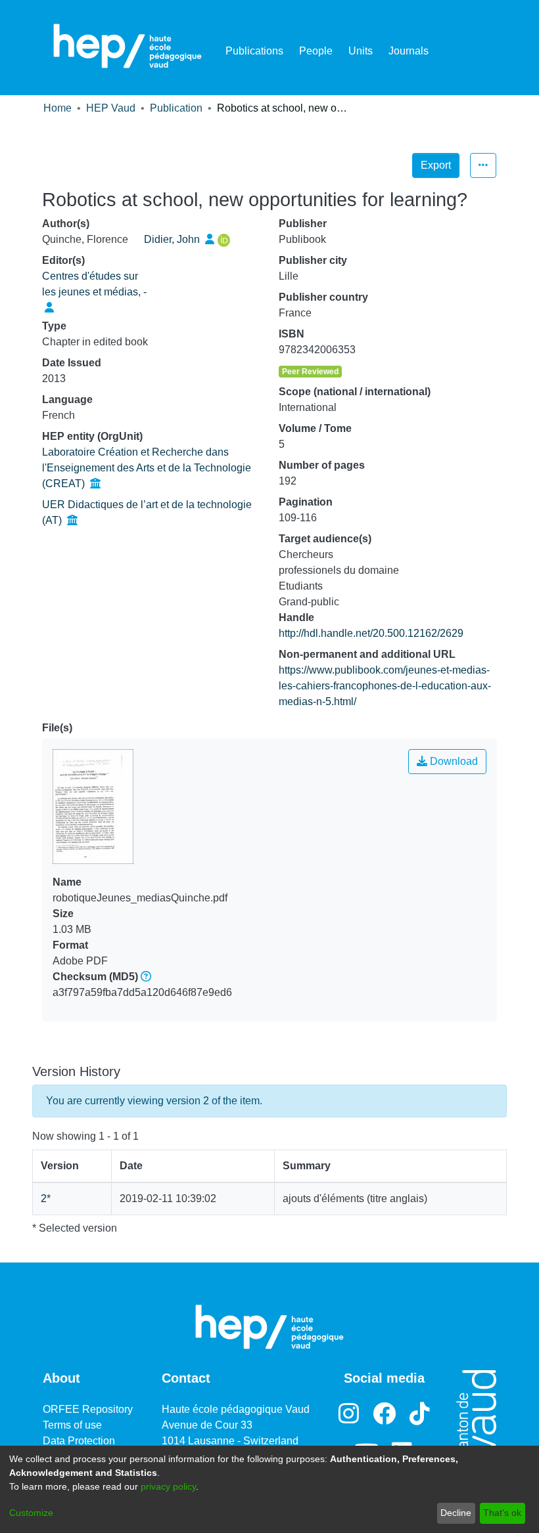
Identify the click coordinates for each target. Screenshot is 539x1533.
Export (436, 165)
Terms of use (72, 1425)
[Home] (127, 46)
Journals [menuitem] (408, 50)
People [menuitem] (316, 50)
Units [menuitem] (360, 50)
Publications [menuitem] (254, 50)
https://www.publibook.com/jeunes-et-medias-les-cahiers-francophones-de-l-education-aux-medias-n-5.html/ (385, 685)
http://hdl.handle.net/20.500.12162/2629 (371, 633)
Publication (176, 108)
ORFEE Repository (88, 1409)
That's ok (502, 1512)
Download (452, 761)
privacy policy (168, 1486)
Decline (455, 1512)
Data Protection (79, 1440)
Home (57, 108)
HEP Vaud (110, 108)
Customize (31, 1512)
